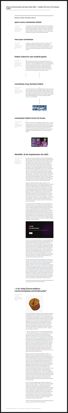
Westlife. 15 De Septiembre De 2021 (31, 154)
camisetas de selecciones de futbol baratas (18, 65)
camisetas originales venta (19, 45)
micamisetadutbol (29, 281)
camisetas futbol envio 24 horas (30, 118)
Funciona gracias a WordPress (36, 408)
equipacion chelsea (40, 313)
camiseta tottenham (29, 401)
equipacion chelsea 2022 (34, 338)
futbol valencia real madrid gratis (31, 57)
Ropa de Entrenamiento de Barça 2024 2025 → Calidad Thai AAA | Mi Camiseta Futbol (18, 408)
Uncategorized (17, 44)
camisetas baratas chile (18, 124)
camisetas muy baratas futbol (29, 84)
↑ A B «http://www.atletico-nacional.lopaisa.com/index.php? (30, 290)
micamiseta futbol (48, 211)
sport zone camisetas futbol (28, 22)
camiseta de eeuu (29, 96)
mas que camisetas (24, 39)
